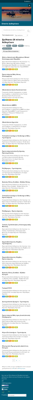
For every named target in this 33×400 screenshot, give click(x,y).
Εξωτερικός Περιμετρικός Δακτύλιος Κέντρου (15, 347)
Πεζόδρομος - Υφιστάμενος (11, 168)
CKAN (4, 389)
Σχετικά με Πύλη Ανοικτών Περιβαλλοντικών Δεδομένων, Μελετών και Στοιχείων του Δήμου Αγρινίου (16, 377)
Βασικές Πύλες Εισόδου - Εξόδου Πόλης (16, 182)
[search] (28, 31)
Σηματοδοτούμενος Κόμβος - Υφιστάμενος (12, 243)
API (13, 368)
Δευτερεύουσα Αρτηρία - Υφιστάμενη (15, 302)
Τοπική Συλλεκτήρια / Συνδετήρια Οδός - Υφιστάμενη (16, 137)
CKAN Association (6, 383)
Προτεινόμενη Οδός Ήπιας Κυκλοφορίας (11, 75)
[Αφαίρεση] (22, 46)
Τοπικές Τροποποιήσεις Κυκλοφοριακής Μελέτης (16, 225)
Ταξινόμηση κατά (7, 35)
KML (7, 69)
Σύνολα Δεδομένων (10, 23)
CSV (13, 69)
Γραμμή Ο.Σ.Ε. (7, 288)
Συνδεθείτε (27, 1)
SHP (3, 69)
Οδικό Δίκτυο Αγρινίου (10, 122)
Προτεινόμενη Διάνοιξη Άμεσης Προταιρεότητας (13, 152)
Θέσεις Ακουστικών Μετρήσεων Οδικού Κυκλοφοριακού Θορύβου (15, 58)
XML (10, 69)
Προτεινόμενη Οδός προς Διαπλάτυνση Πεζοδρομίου (16, 316)
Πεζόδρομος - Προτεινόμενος (12, 211)
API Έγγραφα (21, 368)
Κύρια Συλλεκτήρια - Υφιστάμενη (14, 332)
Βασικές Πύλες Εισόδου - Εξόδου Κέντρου (13, 273)
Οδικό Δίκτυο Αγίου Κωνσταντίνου (14, 90)
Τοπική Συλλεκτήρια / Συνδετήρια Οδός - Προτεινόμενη (16, 196)
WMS (16, 69)
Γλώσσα (4, 395)
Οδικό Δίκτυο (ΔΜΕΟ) (9, 105)
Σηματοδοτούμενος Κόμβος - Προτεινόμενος (12, 258)
